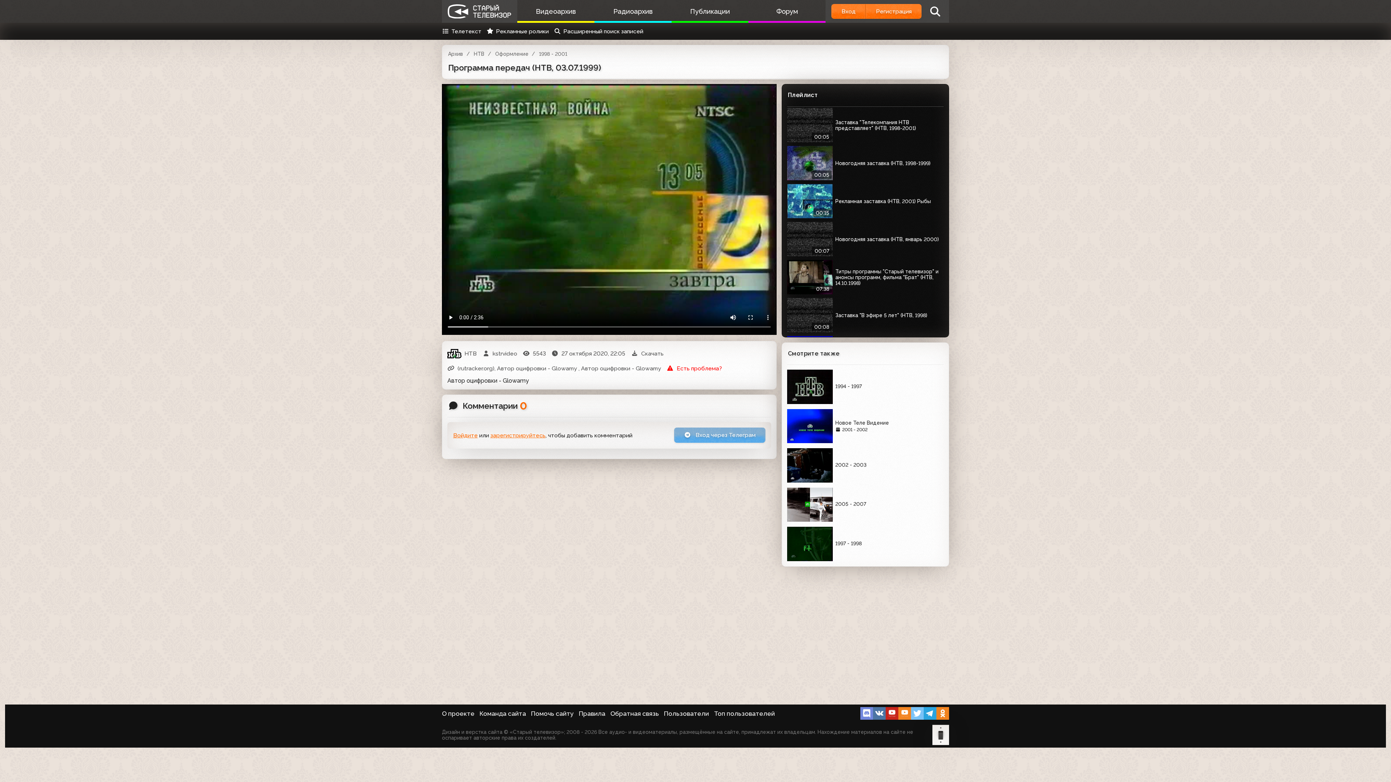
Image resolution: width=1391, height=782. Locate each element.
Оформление (512, 54)
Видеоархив (556, 11)
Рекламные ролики (522, 31)
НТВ (479, 54)
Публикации (710, 11)
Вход (848, 11)
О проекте (458, 713)
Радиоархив (633, 11)
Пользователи (686, 713)
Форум (787, 11)
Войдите (465, 435)
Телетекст (466, 31)
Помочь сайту (552, 713)
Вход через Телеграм (725, 435)
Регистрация (894, 11)
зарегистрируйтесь (518, 435)
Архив (455, 54)
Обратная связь (634, 713)
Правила (592, 713)
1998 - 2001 (553, 54)
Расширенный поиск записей (603, 31)
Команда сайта (503, 713)
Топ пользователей (744, 713)
